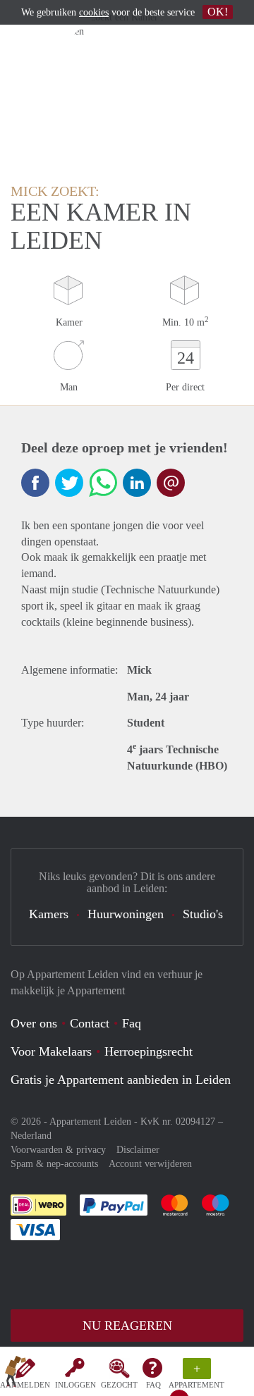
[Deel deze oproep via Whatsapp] (103, 483)
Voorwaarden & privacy (58, 1149)
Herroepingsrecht (148, 1051)
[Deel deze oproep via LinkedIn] (137, 483)
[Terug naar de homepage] (15, 1374)
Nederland (31, 1135)
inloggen (75, 1384)
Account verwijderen (150, 1164)
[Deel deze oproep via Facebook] (35, 483)
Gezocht (119, 1384)
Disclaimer (137, 1149)
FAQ (153, 1384)
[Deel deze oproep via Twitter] (69, 483)
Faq (131, 1023)
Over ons (34, 1023)
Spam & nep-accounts (54, 1164)
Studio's (203, 914)
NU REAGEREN (127, 1325)
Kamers (48, 914)
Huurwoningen (125, 914)
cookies (94, 12)
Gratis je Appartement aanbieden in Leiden (121, 1080)
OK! (217, 12)
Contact (89, 1023)
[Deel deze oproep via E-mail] (171, 483)
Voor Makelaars (51, 1051)
